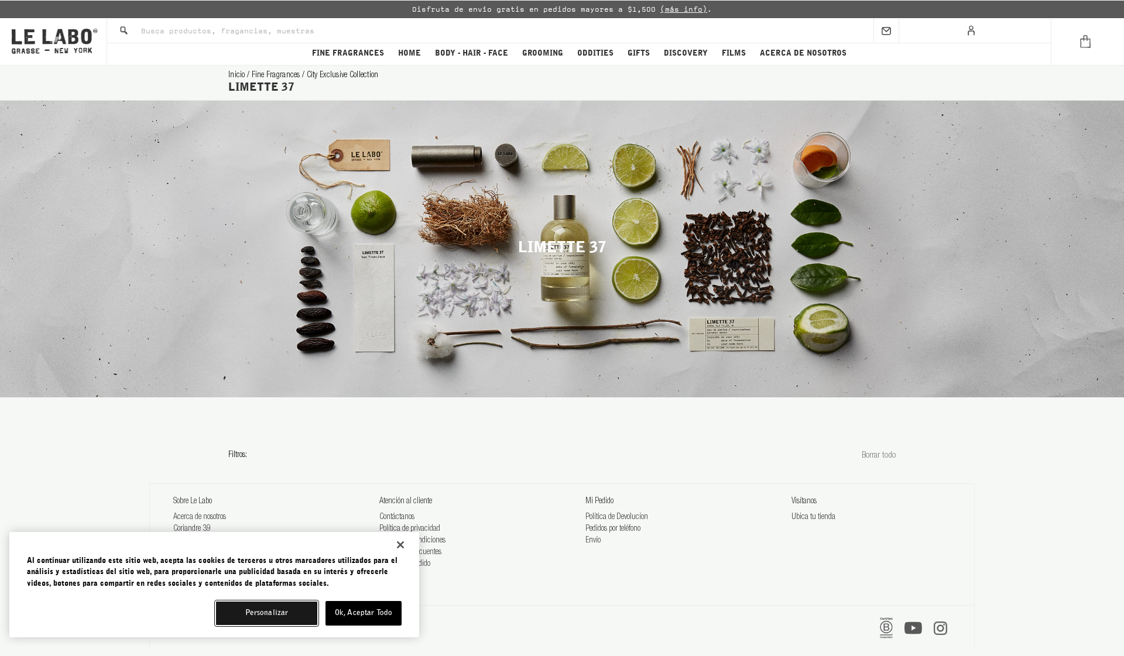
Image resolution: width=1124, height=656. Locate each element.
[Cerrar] (400, 545)
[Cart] (1087, 41)
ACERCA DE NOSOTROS (803, 53)
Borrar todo (879, 455)
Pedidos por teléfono (612, 529)
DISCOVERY (686, 53)
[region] (214, 584)
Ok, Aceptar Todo (363, 613)
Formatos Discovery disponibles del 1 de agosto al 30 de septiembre (639, 9)
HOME (409, 53)
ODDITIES (595, 53)
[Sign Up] (886, 30)
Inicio (237, 75)
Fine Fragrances (277, 75)
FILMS (734, 53)
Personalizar (267, 613)
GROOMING (542, 53)
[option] (562, 9)
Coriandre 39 (192, 529)
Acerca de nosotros (199, 517)
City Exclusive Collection (343, 75)
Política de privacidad (409, 529)
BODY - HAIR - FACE (471, 53)
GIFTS (639, 53)
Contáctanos (396, 517)
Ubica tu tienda (813, 517)
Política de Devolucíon (616, 517)
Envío (593, 541)
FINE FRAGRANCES (348, 53)
